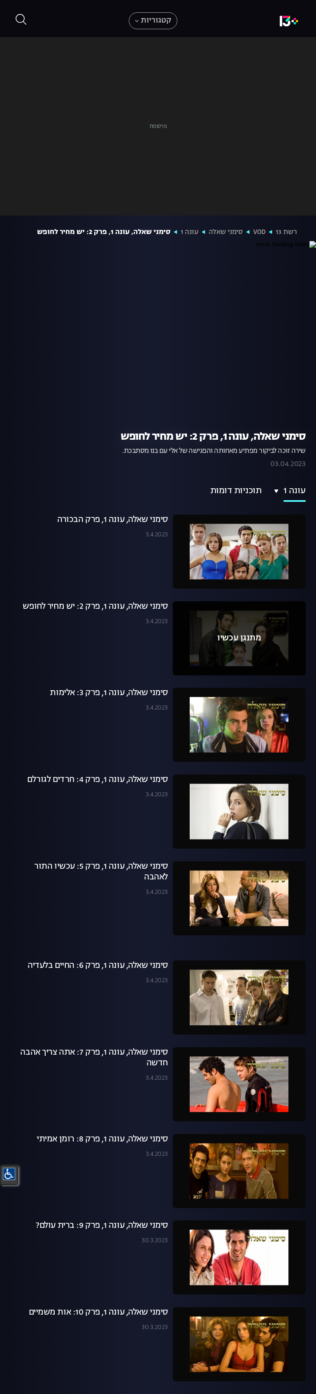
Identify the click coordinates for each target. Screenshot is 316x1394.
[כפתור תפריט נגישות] (9, 1174)
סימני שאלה (226, 232)
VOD (259, 232)
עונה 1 (189, 232)
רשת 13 (286, 232)
